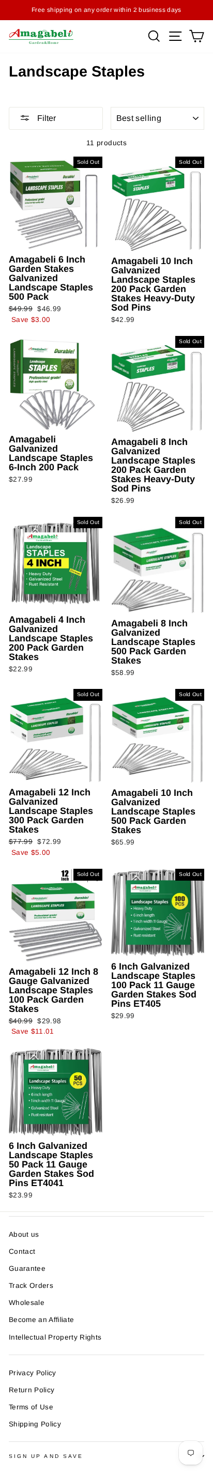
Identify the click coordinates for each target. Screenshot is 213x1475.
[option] (106, 10)
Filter (45, 118)
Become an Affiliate (41, 1320)
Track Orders (31, 1285)
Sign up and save (46, 1456)
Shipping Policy (35, 1424)
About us (24, 1234)
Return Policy (31, 1390)
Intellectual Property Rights (55, 1337)
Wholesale (26, 1303)
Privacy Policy (32, 1373)
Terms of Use (31, 1407)
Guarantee (27, 1268)
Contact (22, 1251)
